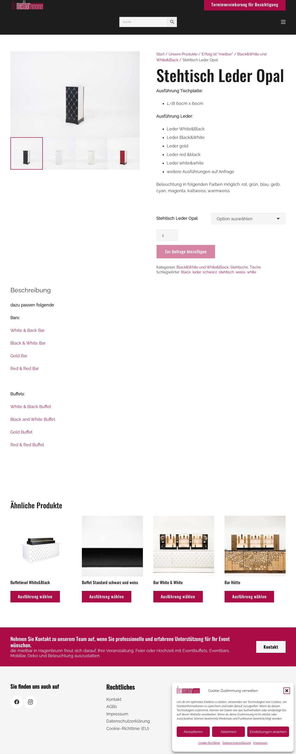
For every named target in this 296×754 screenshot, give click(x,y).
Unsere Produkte (183, 54)
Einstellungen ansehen (268, 732)
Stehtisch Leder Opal (177, 218)
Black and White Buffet (32, 419)
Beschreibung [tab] (30, 290)
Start (160, 54)
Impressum (260, 743)
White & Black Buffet (30, 406)
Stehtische (239, 267)
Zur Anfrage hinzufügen (186, 251)
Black (186, 272)
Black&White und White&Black (202, 267)
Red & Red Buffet (27, 444)
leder (196, 272)
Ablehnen (228, 732)
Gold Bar (18, 355)
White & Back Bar (27, 330)
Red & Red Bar (24, 368)
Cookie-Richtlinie (209, 743)
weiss (240, 272)
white (251, 272)
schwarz (210, 272)
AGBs (111, 706)
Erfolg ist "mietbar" (217, 54)
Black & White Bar (28, 343)
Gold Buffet (21, 432)
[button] (286, 690)
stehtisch (226, 272)
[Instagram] (30, 702)
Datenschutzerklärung (236, 743)
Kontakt (113, 699)
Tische (255, 267)
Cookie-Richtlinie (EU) (127, 728)
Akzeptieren (193, 732)
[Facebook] (16, 702)
